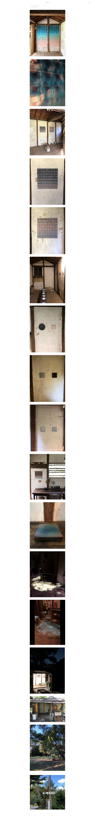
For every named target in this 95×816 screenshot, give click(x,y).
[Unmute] (34, 643)
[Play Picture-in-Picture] (61, 643)
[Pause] (31, 643)
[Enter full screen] (63, 643)
